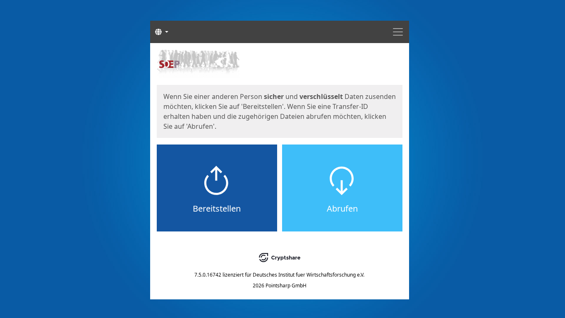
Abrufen (342, 208)
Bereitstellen (217, 208)
